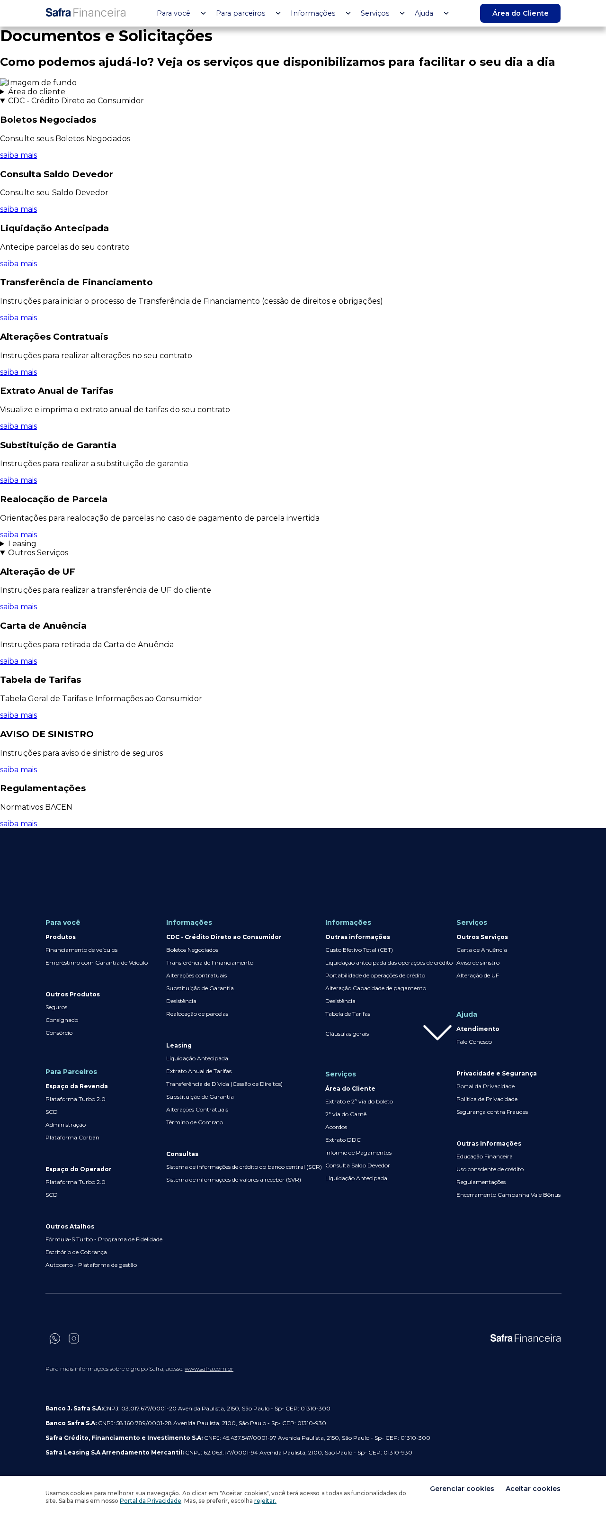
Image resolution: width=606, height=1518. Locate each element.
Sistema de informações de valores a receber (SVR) (233, 1179)
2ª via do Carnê (345, 1114)
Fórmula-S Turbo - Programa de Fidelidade (103, 1239)
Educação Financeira (484, 1156)
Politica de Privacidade (486, 1098)
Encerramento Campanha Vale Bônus (508, 1194)
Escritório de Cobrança (76, 1252)
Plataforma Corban (72, 1137)
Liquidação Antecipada (197, 1058)
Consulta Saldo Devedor (357, 1165)
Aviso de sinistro (477, 962)
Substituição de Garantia (200, 988)
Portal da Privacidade (485, 1086)
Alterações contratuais (196, 975)
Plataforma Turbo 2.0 (75, 1098)
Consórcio (58, 1032)
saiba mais (18, 155)
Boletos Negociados (192, 949)
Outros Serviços (38, 552)
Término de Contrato (194, 1122)
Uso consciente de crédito (490, 1169)
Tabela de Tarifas (347, 1013)
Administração (65, 1124)
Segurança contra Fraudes (492, 1111)
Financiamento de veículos (81, 949)
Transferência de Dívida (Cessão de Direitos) (224, 1083)
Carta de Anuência (481, 949)
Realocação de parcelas (197, 1013)
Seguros (56, 1007)
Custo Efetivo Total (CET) (359, 949)
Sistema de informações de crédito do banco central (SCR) (244, 1166)
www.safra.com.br (209, 1368)
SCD (51, 1111)
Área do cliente (36, 91)
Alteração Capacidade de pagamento (375, 988)
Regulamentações (481, 1181)
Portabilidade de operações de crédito (375, 975)
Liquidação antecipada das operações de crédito (389, 962)
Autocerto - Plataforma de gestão (91, 1264)
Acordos (336, 1126)
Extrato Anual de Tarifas (199, 1071)
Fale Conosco (474, 1041)
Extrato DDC (343, 1139)
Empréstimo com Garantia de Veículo (96, 962)
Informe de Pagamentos (358, 1152)
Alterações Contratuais (197, 1109)
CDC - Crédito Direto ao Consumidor (76, 100)
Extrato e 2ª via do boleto (359, 1101)
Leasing (22, 543)
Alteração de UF (477, 975)
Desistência (181, 1000)
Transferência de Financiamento (209, 962)
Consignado (61, 1019)
